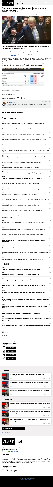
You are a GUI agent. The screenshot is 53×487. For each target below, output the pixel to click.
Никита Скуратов (11, 102)
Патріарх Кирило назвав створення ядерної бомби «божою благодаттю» (21, 162)
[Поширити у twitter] (21, 98)
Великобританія (16, 90)
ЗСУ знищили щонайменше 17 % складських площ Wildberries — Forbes (20, 128)
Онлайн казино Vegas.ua (26, 479)
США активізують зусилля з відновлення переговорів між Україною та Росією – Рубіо (24, 157)
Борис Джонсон (5, 90)
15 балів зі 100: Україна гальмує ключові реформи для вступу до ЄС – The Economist (24, 139)
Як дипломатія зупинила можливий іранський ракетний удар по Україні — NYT (23, 134)
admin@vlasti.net (13, 449)
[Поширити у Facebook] (18, 98)
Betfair (39, 52)
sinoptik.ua (14, 342)
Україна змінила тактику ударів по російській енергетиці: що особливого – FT (22, 210)
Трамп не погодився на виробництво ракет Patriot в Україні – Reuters (20, 167)
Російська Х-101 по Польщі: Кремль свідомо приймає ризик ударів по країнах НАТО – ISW (25, 199)
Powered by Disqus (6, 432)
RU (27, 484)
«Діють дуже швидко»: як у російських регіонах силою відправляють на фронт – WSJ (24, 144)
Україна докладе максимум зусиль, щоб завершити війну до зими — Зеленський (23, 123)
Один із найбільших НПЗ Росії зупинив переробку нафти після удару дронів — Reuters (25, 189)
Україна (3, 176)
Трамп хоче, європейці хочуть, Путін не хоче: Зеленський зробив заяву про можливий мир (26, 247)
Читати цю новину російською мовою (43, 14)
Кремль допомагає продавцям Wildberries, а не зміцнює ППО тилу (19, 194)
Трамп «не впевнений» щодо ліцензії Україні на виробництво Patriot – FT (21, 183)
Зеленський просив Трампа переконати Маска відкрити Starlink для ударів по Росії (24, 173)
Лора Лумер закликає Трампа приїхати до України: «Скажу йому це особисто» (22, 259)
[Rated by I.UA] (5, 451)
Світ (3, 121)
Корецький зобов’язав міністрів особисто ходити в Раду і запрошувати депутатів (23, 229)
